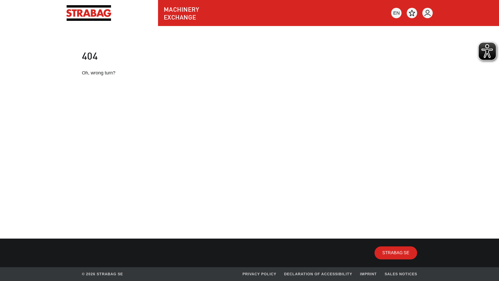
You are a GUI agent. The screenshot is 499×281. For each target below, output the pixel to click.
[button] (396, 13)
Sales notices (401, 274)
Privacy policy (259, 274)
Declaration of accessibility (318, 274)
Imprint (368, 274)
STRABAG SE (399, 252)
